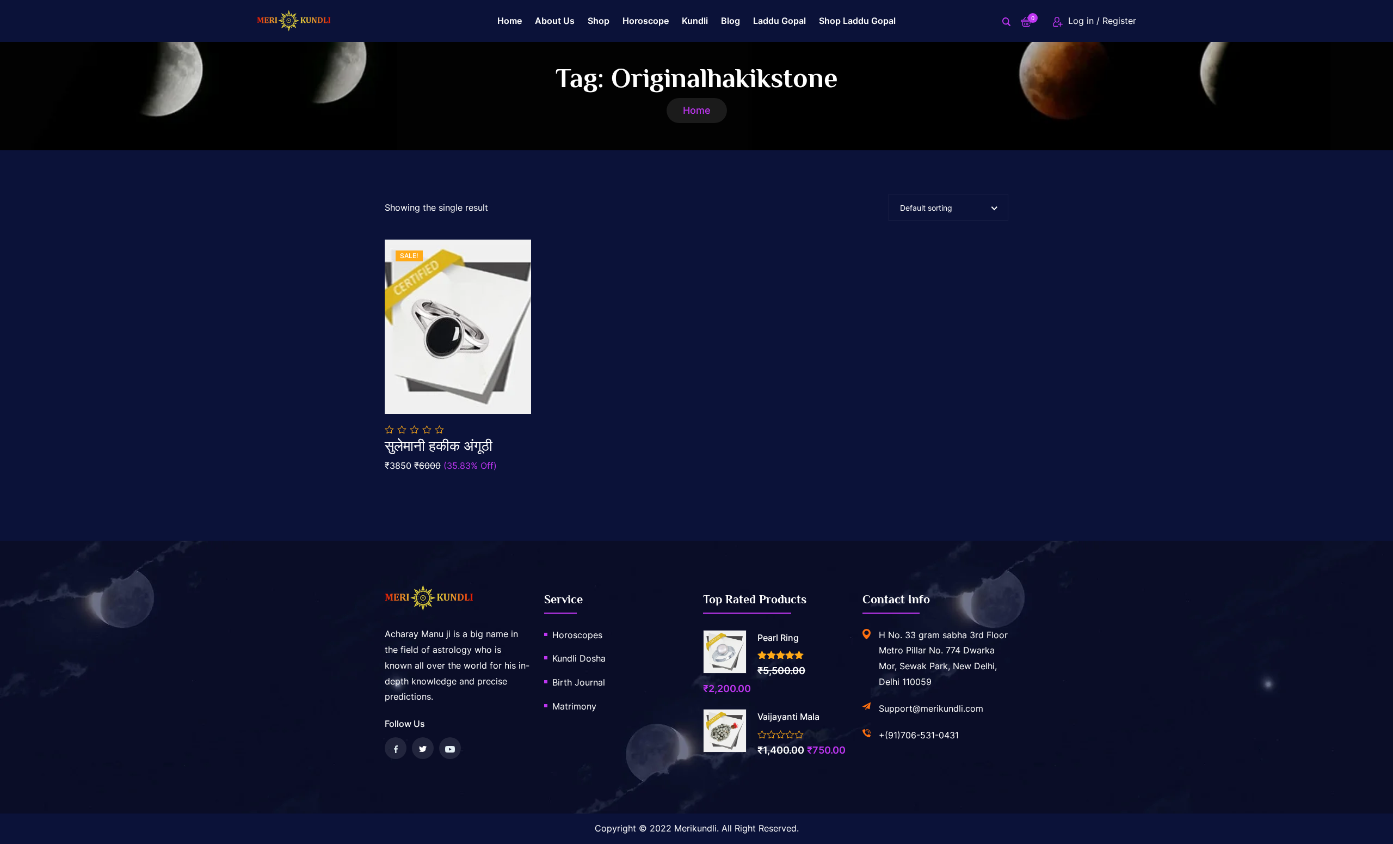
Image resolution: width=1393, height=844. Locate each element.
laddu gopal (779, 20)
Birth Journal (578, 682)
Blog (730, 20)
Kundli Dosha (579, 658)
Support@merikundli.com (931, 708)
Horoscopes (577, 634)
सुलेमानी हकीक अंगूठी (438, 446)
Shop (598, 20)
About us (555, 20)
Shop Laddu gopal (857, 20)
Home (509, 20)
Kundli (695, 20)
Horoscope (645, 20)
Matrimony (574, 706)
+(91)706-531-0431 (919, 735)
